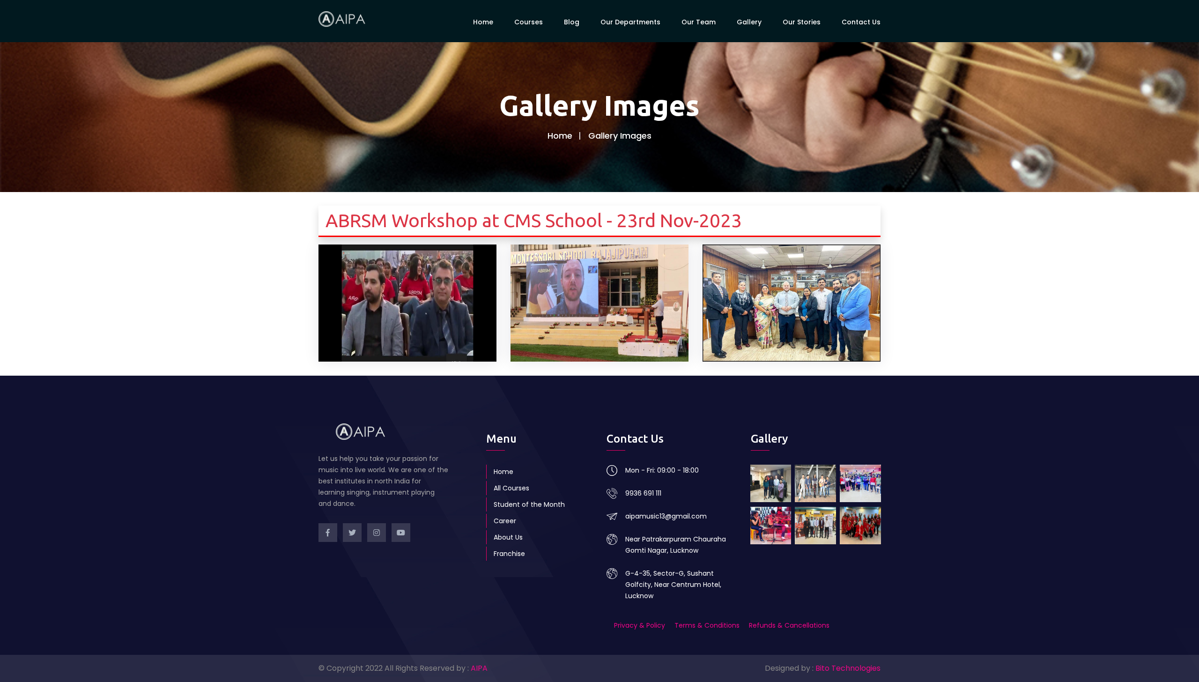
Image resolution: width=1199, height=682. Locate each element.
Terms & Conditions (707, 625)
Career (505, 521)
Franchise (509, 553)
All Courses (511, 488)
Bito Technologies (848, 668)
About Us (508, 537)
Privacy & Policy (640, 625)
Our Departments (630, 22)
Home (483, 22)
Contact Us (861, 22)
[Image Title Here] (771, 483)
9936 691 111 (643, 493)
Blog (571, 22)
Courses (528, 22)
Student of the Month (529, 504)
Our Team (698, 22)
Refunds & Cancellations (789, 625)
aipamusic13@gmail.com (666, 516)
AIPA (479, 668)
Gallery (749, 22)
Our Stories (802, 22)
